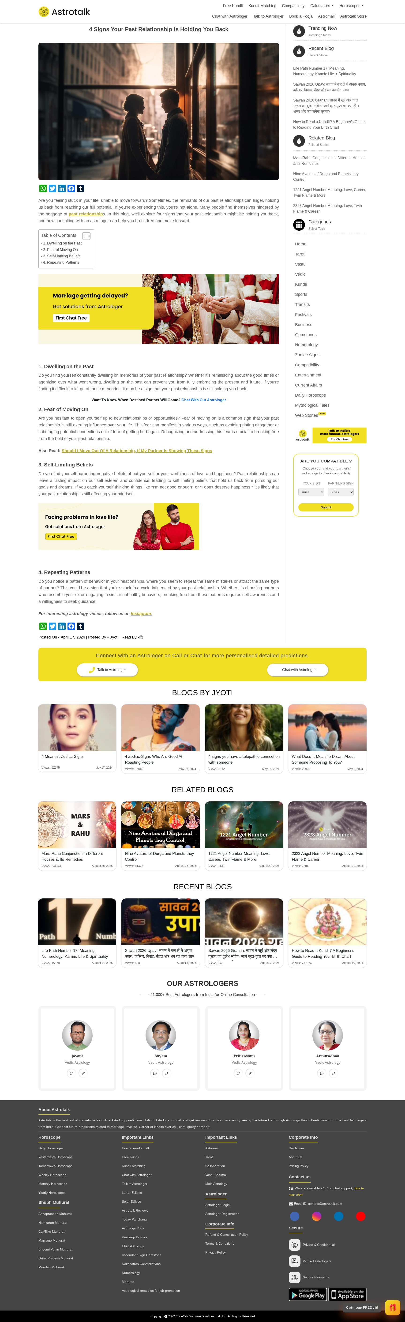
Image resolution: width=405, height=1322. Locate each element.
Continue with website (202, 648)
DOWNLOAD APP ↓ (202, 635)
